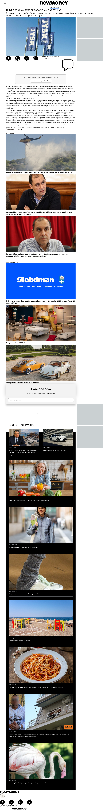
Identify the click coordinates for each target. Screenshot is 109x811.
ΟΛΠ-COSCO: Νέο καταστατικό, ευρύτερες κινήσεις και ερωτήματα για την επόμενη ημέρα (23, 452)
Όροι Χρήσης (3, 799)
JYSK (8, 86)
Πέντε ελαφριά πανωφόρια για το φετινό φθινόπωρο (23, 547)
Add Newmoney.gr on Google (40, 81)
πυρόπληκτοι (10, 129)
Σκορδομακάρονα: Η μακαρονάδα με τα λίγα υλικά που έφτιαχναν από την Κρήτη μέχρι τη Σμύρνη (36, 687)
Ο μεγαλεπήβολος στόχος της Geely (54, 450)
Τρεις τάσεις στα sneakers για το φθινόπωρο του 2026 (24, 594)
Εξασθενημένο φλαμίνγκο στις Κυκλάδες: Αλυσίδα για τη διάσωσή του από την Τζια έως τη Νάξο (36, 783)
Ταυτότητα (37, 799)
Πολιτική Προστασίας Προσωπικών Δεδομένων (20, 799)
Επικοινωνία (43, 799)
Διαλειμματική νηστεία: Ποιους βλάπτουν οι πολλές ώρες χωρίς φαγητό (29, 500)
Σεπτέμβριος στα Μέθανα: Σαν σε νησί (19, 640)
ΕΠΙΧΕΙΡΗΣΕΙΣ (54, 7)
